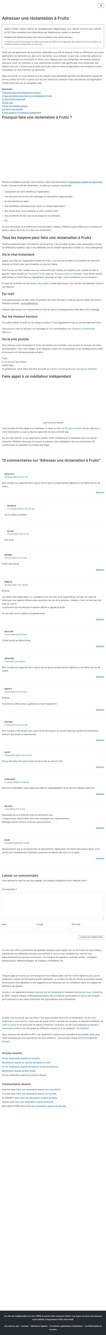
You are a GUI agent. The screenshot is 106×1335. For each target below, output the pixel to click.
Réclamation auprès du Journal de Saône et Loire (26, 1062)
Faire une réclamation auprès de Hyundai (36, 1093)
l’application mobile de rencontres (85, 182)
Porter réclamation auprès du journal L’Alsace (24, 1075)
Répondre (100, 492)
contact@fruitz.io (29, 303)
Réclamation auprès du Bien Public (19, 1071)
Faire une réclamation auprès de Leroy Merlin (38, 1089)
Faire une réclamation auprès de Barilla (34, 1102)
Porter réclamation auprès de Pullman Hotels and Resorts (30, 1066)
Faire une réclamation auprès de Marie (38, 1098)
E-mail (40, 924)
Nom (4, 924)
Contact (25, 1326)
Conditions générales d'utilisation (66, 1326)
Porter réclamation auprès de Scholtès (21, 1058)
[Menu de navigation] (101, 5)
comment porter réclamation (48, 992)
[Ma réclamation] (16, 5)
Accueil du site (11, 1326)
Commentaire (9, 889)
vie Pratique (82, 1028)
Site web (76, 924)
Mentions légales (39, 1326)
